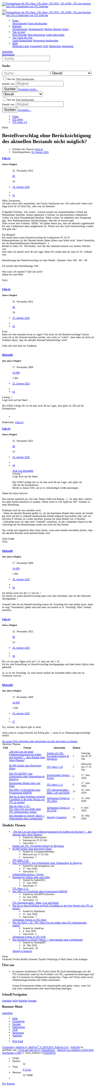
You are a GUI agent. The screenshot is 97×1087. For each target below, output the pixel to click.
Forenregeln (18, 1021)
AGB (15, 1029)
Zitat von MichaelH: (23, 470)
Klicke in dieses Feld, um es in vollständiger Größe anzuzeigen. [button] (45, 487)
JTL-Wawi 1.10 (55, 766)
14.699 (16, 372)
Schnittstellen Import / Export (28, 874)
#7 (13, 721)
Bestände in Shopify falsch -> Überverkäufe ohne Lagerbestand (27, 817)
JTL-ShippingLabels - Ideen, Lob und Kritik (58, 791)
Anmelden (7, 1013)
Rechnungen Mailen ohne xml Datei (31, 877)
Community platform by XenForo (35, 1047)
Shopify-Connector (56, 817)
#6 (13, 656)
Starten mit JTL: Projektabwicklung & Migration (58, 756)
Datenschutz (18, 1027)
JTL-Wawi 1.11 (55, 784)
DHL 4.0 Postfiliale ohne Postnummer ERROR (24, 791)
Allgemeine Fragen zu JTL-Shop (29, 919)
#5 (13, 587)
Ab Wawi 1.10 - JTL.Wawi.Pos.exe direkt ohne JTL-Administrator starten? (25, 809)
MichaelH (7, 354)
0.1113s (27, 1069)
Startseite (7, 1000)
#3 (13, 391)
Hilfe (15, 1000)
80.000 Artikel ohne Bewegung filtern (32, 848)
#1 (13, 195)
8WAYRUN (49, 1052)
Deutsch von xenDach (75, 1050)
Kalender (22, 1000)
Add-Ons (75, 1047)
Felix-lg (39, 149)
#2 (13, 326)
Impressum (18, 1032)
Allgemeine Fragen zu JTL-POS (29, 936)
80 (13, 176)
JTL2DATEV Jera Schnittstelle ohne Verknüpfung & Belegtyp (26, 776)
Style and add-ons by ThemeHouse (37, 1050)
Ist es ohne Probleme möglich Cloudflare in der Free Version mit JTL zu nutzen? (27, 799)
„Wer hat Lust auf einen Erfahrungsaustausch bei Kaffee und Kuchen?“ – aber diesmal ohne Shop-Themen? (27, 756)
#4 (13, 465)
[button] (4, 10)
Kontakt (32, 1000)
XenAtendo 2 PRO (12, 1052)
